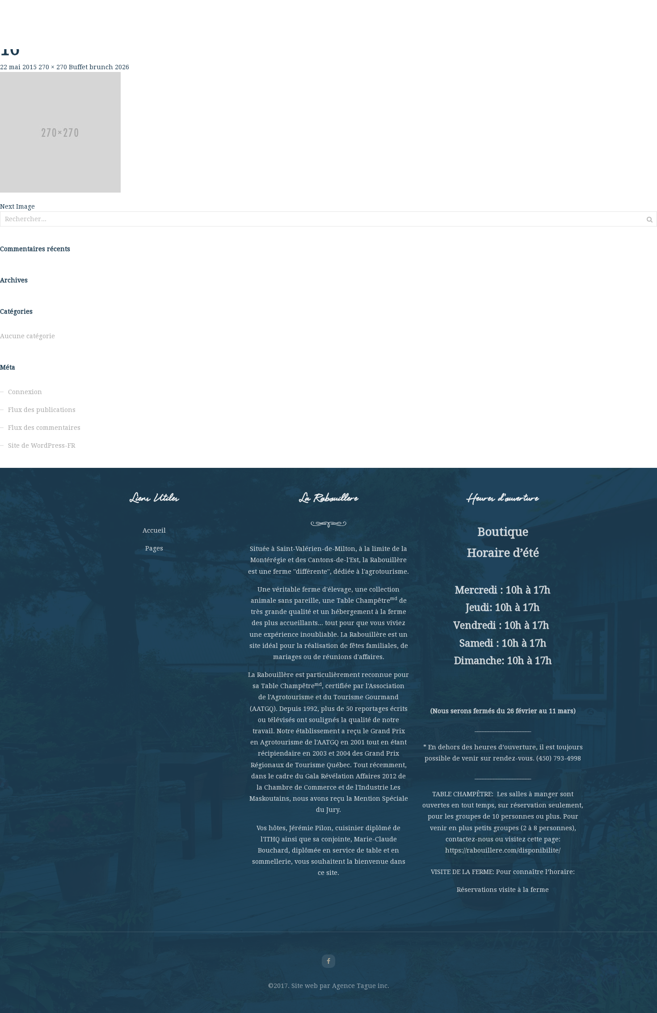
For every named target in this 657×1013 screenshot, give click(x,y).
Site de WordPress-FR (41, 445)
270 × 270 (52, 67)
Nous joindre (516, 31)
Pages (154, 548)
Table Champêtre (237, 31)
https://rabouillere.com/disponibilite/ (502, 850)
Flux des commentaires (44, 427)
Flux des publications (42, 409)
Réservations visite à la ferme (503, 889)
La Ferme (184, 31)
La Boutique (465, 31)
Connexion (25, 391)
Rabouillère (140, 31)
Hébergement (413, 31)
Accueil (154, 530)
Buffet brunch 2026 (99, 67)
